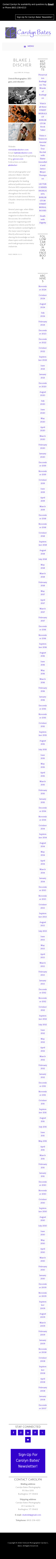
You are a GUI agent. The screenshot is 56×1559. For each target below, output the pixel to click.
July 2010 (42, 1226)
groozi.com (18, 159)
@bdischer (12, 165)
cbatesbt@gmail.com (31, 1515)
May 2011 (43, 1141)
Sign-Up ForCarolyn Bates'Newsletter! (28, 1460)
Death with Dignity (42, 219)
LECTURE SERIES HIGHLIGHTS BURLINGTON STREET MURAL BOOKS (43, 197)
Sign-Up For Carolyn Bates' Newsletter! (34, 17)
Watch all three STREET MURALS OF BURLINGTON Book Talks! (43, 116)
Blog (20, 254)
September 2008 (42, 1369)
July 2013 (43, 931)
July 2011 (43, 1127)
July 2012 (43, 1024)
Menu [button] (31, 46)
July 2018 (43, 559)
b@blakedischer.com (23, 153)
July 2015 (43, 749)
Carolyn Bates (28, 33)
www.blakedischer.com (18, 150)
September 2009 (42, 1305)
